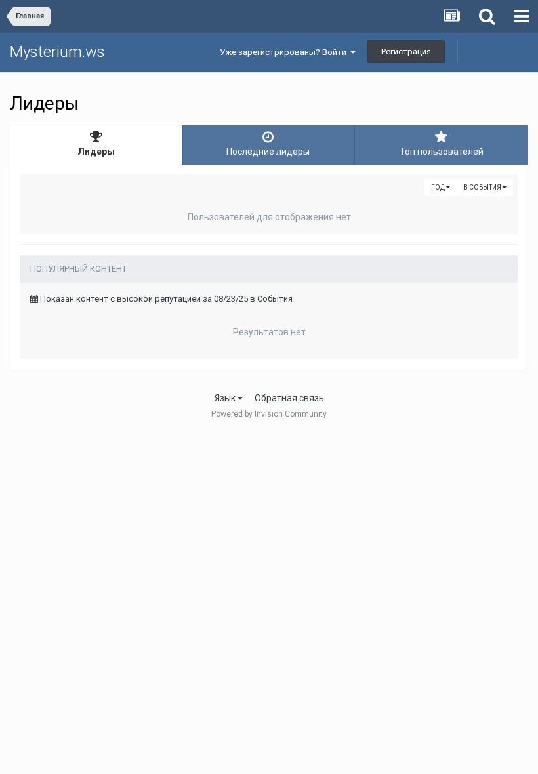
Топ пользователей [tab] (442, 151)
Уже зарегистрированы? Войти (285, 52)
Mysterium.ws (57, 52)
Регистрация (406, 51)
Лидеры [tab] (96, 151)
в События (483, 187)
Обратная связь (289, 398)
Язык (226, 398)
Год (438, 187)
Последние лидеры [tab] (268, 151)
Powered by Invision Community (269, 413)
